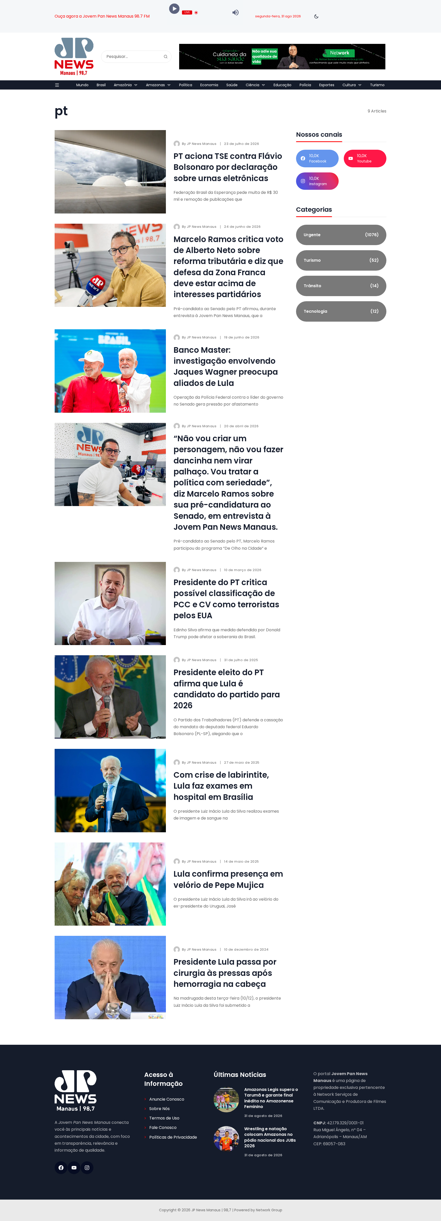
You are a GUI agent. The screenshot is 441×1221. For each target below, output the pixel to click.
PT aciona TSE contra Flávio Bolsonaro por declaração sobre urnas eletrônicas (228, 167)
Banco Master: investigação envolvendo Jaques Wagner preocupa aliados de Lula (226, 366)
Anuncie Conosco (166, 1099)
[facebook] (61, 1167)
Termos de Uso (164, 1118)
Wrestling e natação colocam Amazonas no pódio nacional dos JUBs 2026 (270, 1137)
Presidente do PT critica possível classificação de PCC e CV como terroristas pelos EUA (226, 599)
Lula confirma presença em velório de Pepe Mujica (228, 879)
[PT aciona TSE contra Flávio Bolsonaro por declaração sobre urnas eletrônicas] (110, 171)
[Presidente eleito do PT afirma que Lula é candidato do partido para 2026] (110, 697)
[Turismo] (341, 260)
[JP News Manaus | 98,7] (74, 56)
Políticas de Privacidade (173, 1137)
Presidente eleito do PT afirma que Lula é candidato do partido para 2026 (227, 689)
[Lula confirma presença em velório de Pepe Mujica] (110, 884)
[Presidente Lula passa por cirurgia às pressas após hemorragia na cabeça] (110, 977)
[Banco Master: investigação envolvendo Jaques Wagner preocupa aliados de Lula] (110, 371)
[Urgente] (341, 235)
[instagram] (87, 1167)
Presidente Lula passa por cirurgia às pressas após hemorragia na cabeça (225, 973)
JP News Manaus (201, 143)
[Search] (166, 57)
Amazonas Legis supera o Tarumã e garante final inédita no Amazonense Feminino (271, 1098)
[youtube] (74, 1167)
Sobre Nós (159, 1109)
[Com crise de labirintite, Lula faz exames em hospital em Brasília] (110, 790)
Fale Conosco (163, 1127)
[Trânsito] (341, 286)
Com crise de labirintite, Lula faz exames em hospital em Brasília (221, 786)
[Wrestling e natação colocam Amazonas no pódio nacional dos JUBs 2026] (226, 1139)
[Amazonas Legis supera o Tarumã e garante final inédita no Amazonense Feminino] (226, 1099)
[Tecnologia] (341, 311)
